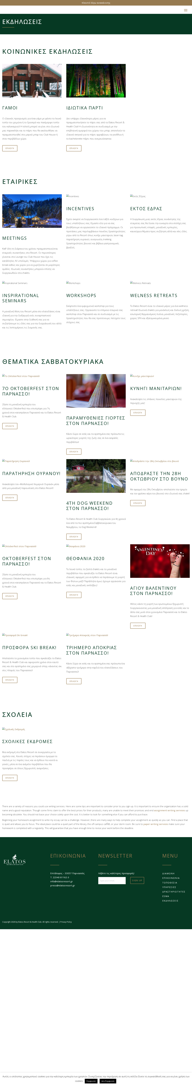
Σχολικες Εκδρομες (27, 743)
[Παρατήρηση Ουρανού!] (32, 463)
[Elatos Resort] (16, 11)
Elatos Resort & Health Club (30, 923)
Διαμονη (168, 875)
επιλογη (10, 150)
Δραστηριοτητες (173, 893)
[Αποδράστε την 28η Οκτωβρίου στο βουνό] (160, 463)
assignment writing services (169, 811)
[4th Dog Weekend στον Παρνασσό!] (96, 477)
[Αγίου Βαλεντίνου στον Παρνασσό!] (160, 562)
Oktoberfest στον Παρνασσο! (26, 562)
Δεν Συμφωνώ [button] (107, 1081)
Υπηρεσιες (169, 888)
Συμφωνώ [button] (91, 1081)
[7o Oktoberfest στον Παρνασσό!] (32, 378)
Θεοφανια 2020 (85, 560)
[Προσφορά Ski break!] (32, 637)
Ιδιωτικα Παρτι (84, 109)
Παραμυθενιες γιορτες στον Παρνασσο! (95, 422)
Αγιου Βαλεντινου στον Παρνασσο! (153, 592)
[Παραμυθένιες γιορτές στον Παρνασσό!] (96, 392)
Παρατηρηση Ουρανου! (31, 475)
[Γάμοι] (32, 82)
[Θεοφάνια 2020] (96, 548)
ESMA (165, 897)
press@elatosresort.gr (62, 886)
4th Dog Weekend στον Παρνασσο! (89, 507)
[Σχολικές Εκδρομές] (32, 731)
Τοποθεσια (169, 884)
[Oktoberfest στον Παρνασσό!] (32, 548)
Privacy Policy (66, 923)
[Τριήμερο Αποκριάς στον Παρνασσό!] (96, 637)
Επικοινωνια (171, 879)
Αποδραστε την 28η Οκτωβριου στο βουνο (159, 477)
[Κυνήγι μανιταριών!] (160, 378)
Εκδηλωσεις (170, 902)
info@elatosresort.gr (61, 882)
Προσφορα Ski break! (29, 649)
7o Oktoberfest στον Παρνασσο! (30, 392)
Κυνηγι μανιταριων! (156, 390)
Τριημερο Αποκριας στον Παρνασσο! (91, 651)
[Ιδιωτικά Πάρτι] (96, 82)
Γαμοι (10, 109)
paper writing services (155, 825)
